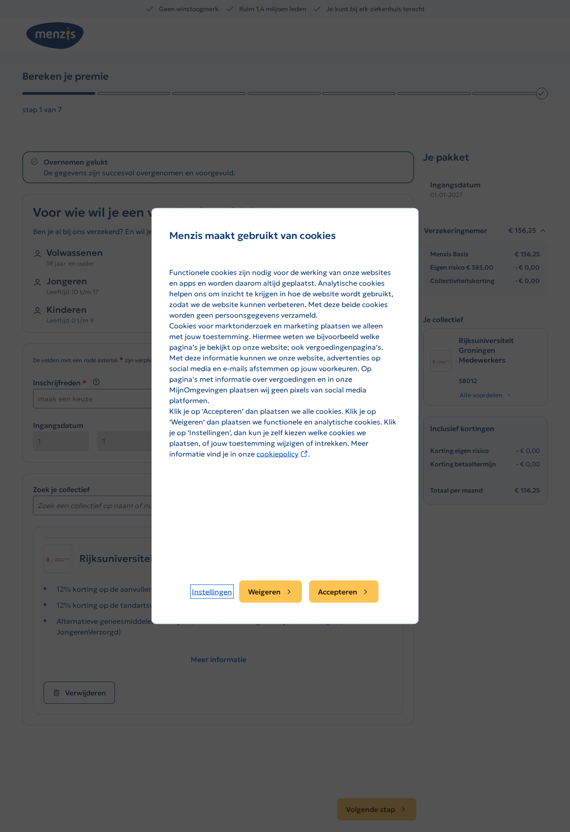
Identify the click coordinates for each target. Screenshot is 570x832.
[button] (212, 591)
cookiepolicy (282, 453)
